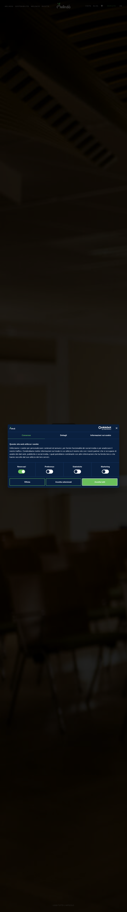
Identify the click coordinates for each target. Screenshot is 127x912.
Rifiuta (27, 482)
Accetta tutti (100, 482)
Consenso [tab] (26, 435)
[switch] (49, 472)
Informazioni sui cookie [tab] (100, 435)
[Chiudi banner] (116, 428)
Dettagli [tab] (63, 435)
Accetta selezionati (63, 482)
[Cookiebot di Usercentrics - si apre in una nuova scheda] (100, 428)
